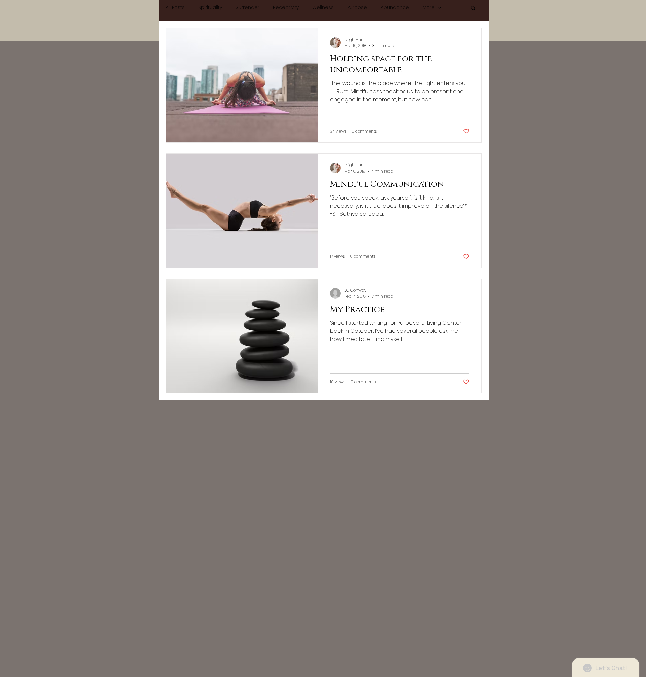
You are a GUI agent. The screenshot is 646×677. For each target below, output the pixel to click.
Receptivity (286, 7)
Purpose (357, 7)
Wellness (323, 7)
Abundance (395, 7)
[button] (473, 8)
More (429, 7)
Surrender (247, 7)
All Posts (175, 7)
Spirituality (210, 7)
